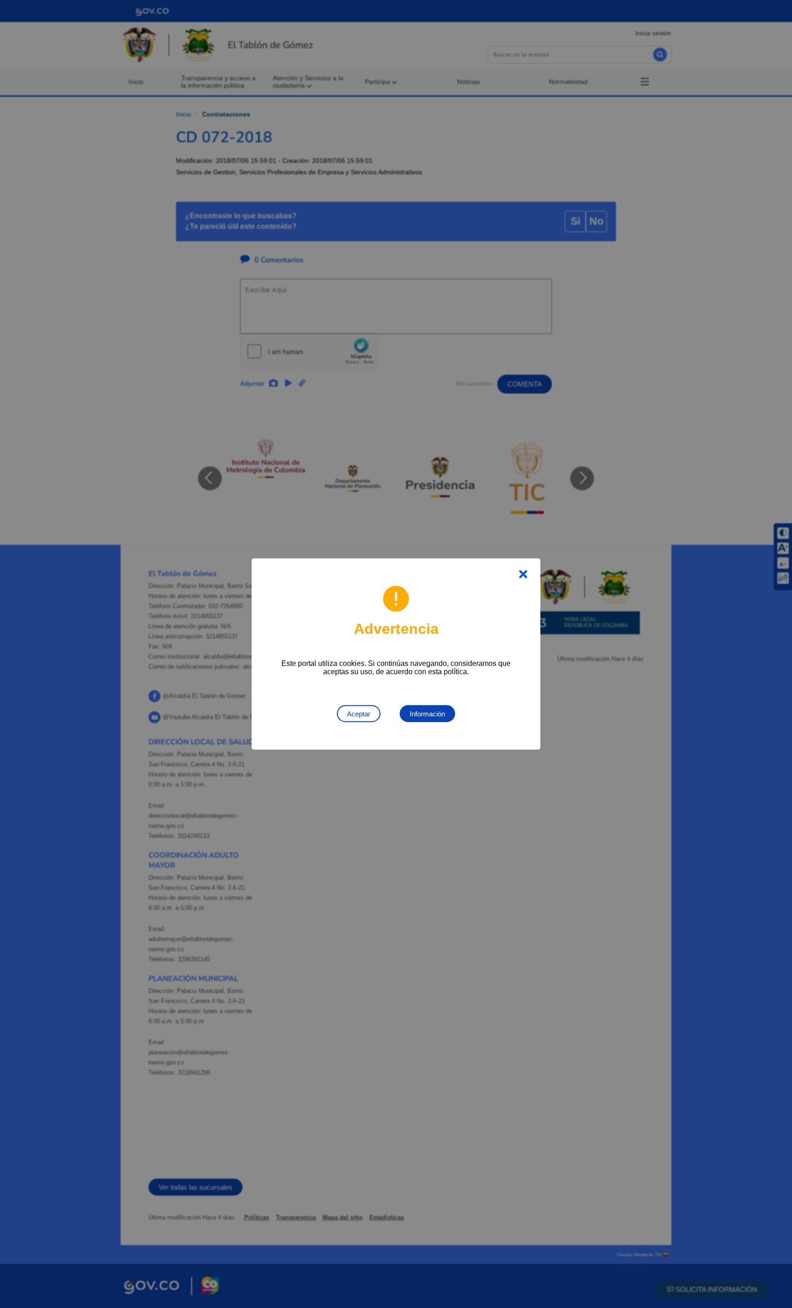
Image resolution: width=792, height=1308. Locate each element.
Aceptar (358, 714)
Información (427, 714)
